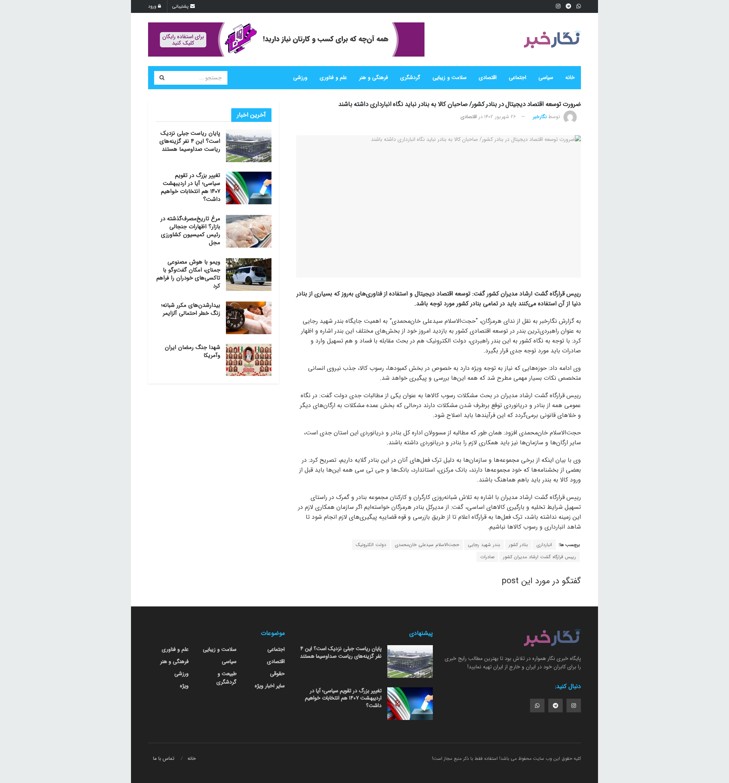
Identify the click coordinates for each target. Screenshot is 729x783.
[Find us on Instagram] (573, 705)
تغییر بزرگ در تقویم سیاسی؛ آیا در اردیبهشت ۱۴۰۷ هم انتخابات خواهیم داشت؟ (190, 187)
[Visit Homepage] (552, 39)
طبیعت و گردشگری (226, 677)
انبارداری (544, 544)
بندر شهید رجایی (484, 544)
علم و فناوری (333, 77)
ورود (153, 6)
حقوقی (277, 673)
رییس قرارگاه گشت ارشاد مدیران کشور (539, 556)
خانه (570, 77)
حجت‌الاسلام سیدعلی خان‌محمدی (427, 544)
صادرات (487, 556)
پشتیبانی (181, 6)
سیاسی (545, 77)
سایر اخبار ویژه (270, 686)
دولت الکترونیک (371, 544)
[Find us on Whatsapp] (537, 705)
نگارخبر (540, 117)
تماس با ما (163, 758)
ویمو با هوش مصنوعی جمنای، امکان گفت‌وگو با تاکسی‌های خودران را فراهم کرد (188, 273)
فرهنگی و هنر (373, 77)
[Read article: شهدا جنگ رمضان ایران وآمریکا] (248, 360)
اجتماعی (517, 77)
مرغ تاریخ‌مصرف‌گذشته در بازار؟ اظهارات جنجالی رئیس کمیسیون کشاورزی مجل (190, 230)
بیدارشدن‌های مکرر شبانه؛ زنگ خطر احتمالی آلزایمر (190, 309)
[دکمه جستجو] (161, 78)
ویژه (184, 686)
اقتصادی (488, 77)
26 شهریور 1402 (500, 117)
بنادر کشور (518, 544)
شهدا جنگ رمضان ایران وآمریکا (192, 351)
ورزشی (300, 77)
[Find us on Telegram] (555, 705)
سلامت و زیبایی (449, 77)
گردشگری (410, 77)
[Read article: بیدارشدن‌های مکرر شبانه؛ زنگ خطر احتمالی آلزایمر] (248, 318)
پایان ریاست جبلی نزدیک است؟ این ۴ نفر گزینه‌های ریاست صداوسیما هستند (189, 141)
